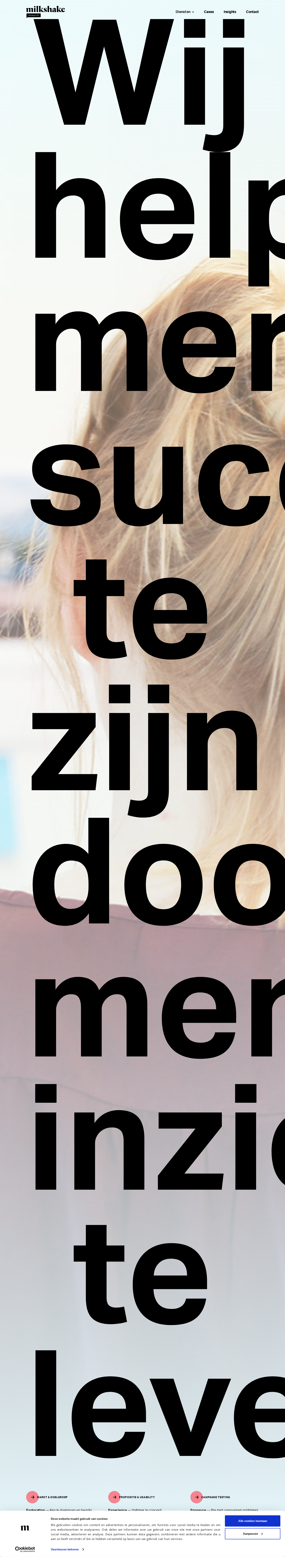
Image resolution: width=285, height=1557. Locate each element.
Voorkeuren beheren (65, 1549)
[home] (45, 12)
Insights (230, 12)
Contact (252, 12)
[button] (184, 12)
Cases (209, 12)
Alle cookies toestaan (252, 1521)
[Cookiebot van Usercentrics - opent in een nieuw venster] (25, 1549)
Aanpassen (250, 1533)
